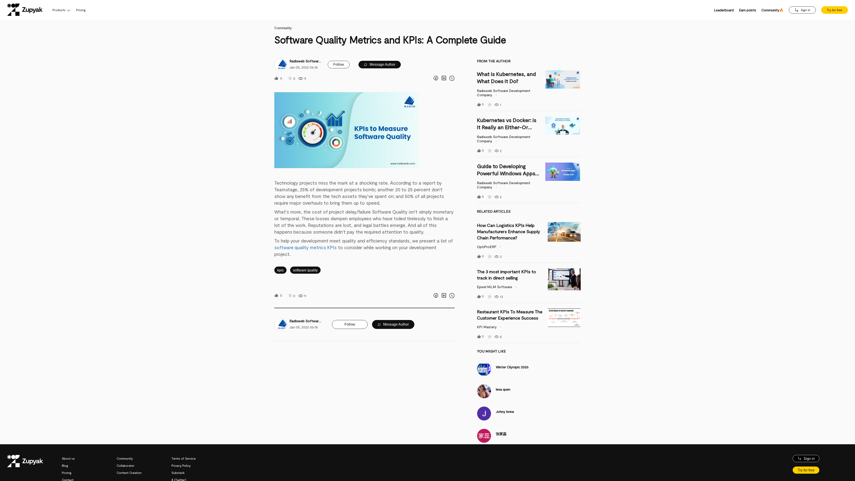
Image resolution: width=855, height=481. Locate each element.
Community (283, 28)
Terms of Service (183, 458)
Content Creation (129, 473)
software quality (305, 270)
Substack (178, 473)
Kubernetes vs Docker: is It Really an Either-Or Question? (506, 127)
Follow (338, 64)
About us (68, 458)
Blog (65, 465)
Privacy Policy (181, 465)
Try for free (834, 10)
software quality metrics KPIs (305, 247)
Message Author (382, 64)
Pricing (81, 10)
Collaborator (125, 465)
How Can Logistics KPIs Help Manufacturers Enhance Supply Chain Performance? (508, 231)
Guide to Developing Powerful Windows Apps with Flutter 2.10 (506, 173)
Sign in (805, 10)
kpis (280, 270)
